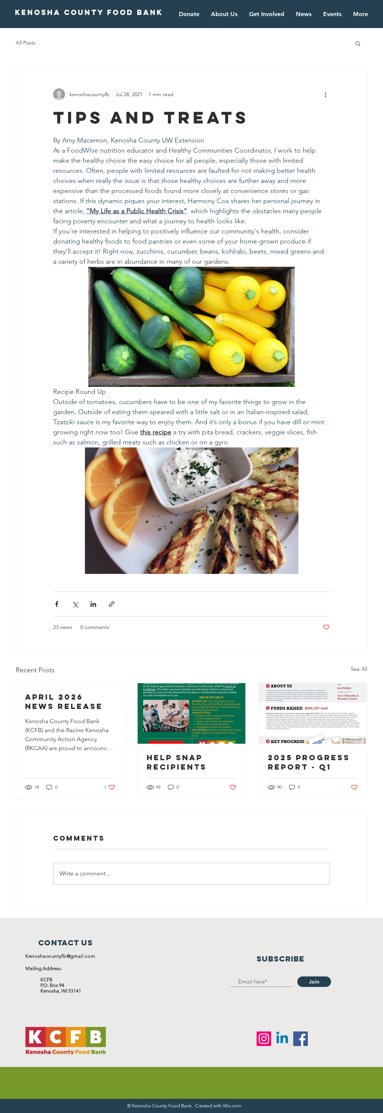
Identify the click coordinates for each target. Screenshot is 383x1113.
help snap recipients (177, 762)
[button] (357, 43)
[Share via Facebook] (56, 604)
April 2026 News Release (64, 701)
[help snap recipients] (192, 713)
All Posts (26, 42)
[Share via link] (111, 604)
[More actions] (325, 94)
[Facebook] (300, 1038)
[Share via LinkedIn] (93, 604)
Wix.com (232, 1106)
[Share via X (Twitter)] (75, 604)
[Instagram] (264, 1038)
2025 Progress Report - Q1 (309, 762)
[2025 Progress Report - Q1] (313, 713)
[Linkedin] (282, 1038)
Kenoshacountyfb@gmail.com (60, 956)
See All (359, 669)
